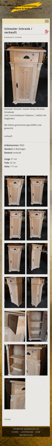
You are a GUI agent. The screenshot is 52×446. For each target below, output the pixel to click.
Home (15, 431)
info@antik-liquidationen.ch (26, 428)
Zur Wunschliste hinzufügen (47, 32)
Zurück (7, 419)
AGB (37, 431)
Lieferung (27, 431)
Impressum (26, 435)
